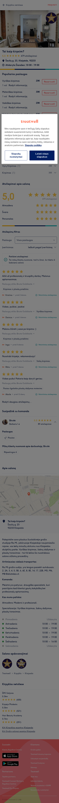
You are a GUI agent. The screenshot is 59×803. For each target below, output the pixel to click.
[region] (30, 139)
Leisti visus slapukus (42, 155)
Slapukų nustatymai (16, 155)
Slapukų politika (33, 145)
